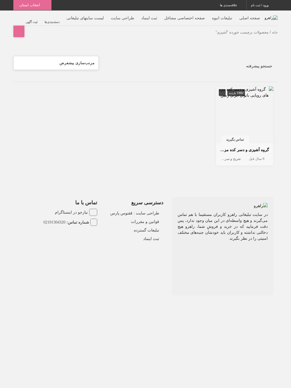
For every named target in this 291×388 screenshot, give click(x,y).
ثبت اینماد (149, 18)
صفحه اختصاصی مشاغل (184, 18)
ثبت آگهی (32, 22)
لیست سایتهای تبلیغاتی (85, 18)
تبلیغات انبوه (222, 18)
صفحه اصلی (249, 18)
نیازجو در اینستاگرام (71, 212)
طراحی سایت (122, 18)
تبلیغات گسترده (146, 230)
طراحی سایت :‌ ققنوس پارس (134, 213)
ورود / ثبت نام (260, 5)
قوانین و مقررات (145, 221)
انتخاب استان (30, 5)
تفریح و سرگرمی (229, 159)
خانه (275, 32)
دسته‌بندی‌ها (52, 22)
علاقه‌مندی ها (229, 5)
